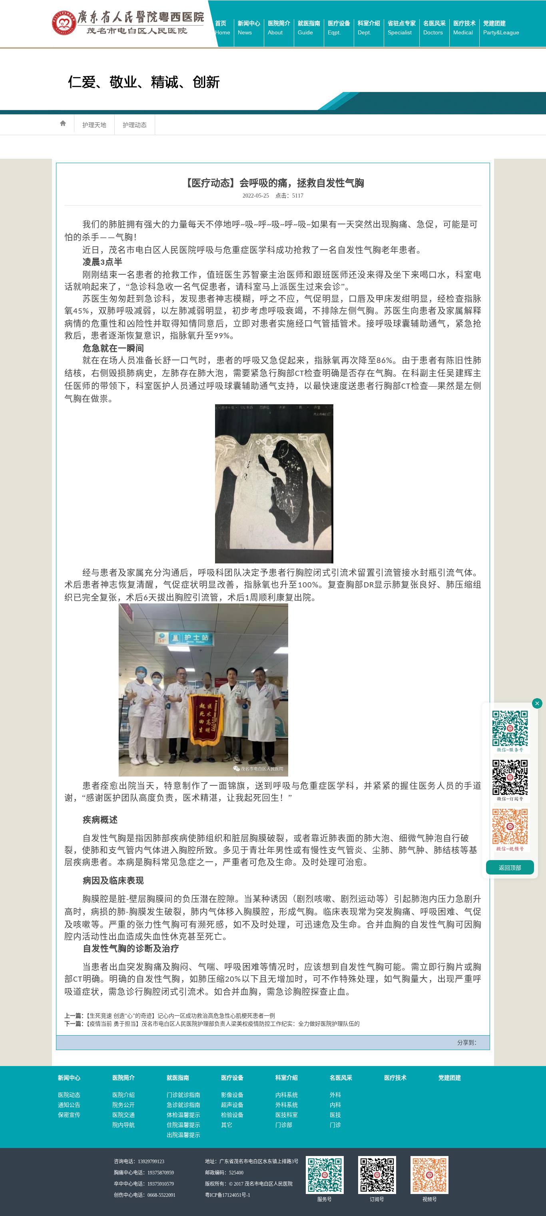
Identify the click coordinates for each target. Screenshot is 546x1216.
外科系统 (286, 1105)
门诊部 (283, 1125)
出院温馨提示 (183, 1135)
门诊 (335, 1125)
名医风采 (434, 28)
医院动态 (69, 1095)
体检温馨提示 (183, 1115)
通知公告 (69, 1105)
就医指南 (309, 28)
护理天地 (94, 125)
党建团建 (501, 28)
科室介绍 (369, 28)
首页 (222, 28)
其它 (226, 1125)
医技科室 (286, 1115)
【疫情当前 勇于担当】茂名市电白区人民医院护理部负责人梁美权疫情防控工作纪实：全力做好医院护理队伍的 (223, 1024)
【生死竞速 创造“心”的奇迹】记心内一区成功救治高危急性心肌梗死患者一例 (181, 1016)
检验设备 (232, 1115)
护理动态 (135, 125)
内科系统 (286, 1095)
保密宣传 (69, 1115)
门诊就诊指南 (183, 1095)
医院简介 (279, 28)
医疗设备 (339, 28)
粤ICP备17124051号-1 (227, 1195)
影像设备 (232, 1095)
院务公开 (123, 1105)
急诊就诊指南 (183, 1105)
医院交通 (123, 1115)
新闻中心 (249, 28)
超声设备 (232, 1105)
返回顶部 (510, 868)
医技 (335, 1115)
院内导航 (123, 1125)
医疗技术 (464, 28)
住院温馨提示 (183, 1125)
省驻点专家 (402, 28)
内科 (335, 1105)
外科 (335, 1095)
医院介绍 (123, 1095)
